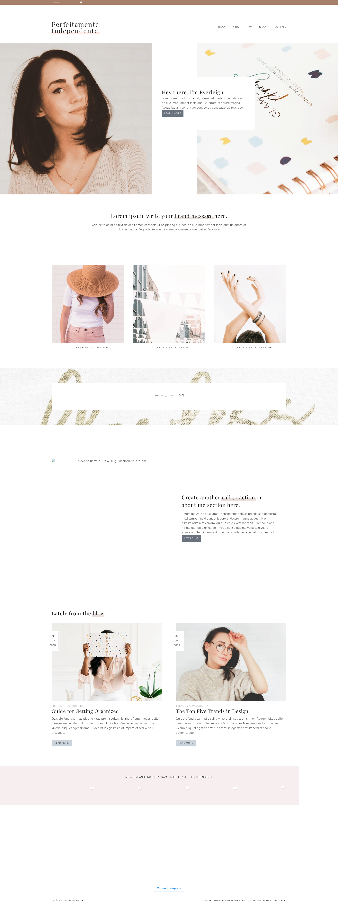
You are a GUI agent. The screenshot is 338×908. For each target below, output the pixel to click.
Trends (57, 706)
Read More (62, 743)
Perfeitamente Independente (75, 27)
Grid (236, 27)
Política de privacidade (68, 900)
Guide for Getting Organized (85, 711)
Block (263, 27)
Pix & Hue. (280, 900)
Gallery (281, 27)
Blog (221, 27)
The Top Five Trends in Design (212, 711)
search (55, 3)
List (249, 27)
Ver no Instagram (169, 888)
